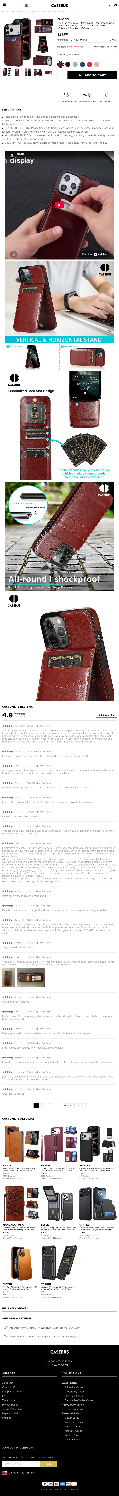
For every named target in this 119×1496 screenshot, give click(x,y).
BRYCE (7, 1165)
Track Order (9, 1400)
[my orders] (109, 5)
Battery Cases (72, 1426)
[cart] (115, 5)
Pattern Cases (72, 1435)
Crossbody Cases (74, 1391)
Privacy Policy (10, 1404)
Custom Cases (73, 1439)
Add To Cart (95, 75)
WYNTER (84, 1165)
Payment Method (12, 1413)
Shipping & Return (12, 1391)
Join (48, 1464)
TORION (46, 1284)
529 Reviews (80, 40)
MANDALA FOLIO (13, 1224)
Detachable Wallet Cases (79, 1400)
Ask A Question (107, 715)
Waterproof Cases (75, 1422)
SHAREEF (85, 1224)
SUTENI (7, 1284)
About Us (7, 1383)
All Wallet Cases (74, 1387)
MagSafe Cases (73, 1430)
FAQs (5, 1396)
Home (5, 11)
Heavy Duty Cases (75, 1409)
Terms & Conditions (13, 1409)
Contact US (8, 1387)
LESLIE (45, 1224)
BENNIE (46, 1165)
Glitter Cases (72, 1417)
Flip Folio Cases (74, 1396)
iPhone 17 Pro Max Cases (23, 11)
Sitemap (6, 1417)
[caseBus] (59, 5)
